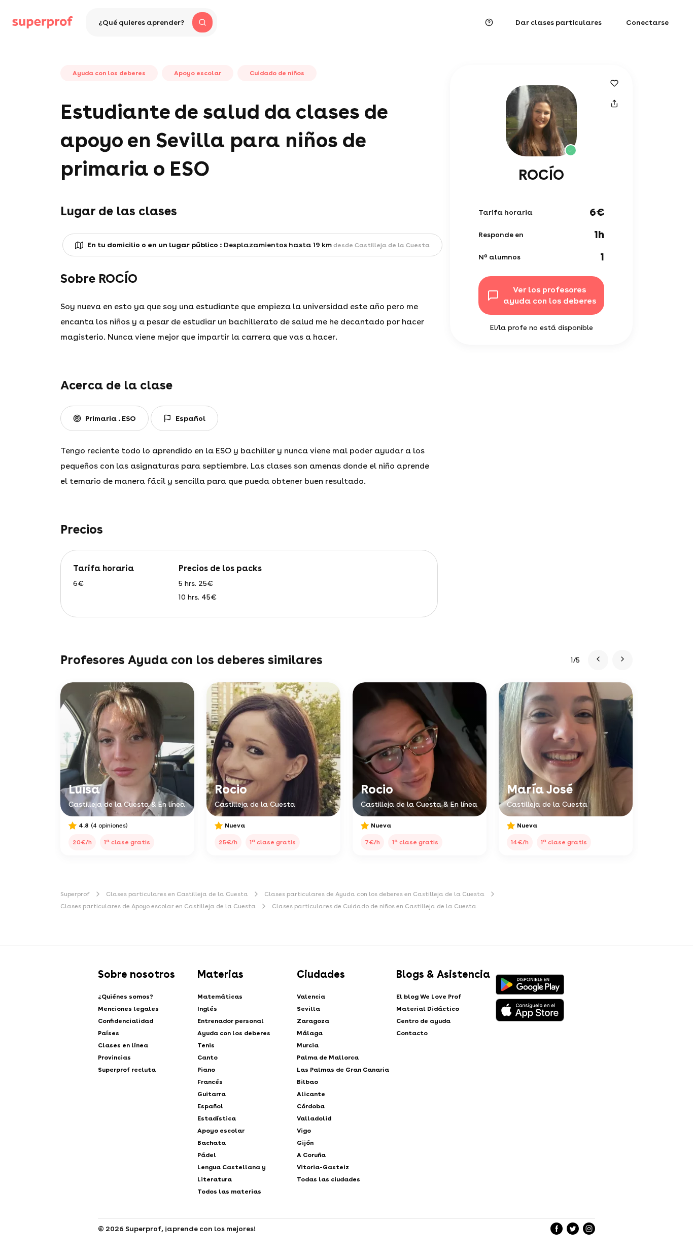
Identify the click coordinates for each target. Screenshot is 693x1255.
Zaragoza (313, 1021)
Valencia (311, 996)
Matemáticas (219, 996)
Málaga (310, 1033)
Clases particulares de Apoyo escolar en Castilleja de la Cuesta (158, 906)
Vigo (304, 1130)
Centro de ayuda (423, 1021)
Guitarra (211, 1094)
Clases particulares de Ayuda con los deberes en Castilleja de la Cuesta (374, 894)
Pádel (206, 1155)
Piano (206, 1069)
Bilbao (307, 1081)
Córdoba (311, 1106)
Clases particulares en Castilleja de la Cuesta (177, 894)
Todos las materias (229, 1191)
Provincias (114, 1057)
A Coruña (311, 1155)
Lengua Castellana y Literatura (231, 1173)
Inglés (207, 1008)
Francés (210, 1081)
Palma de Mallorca (328, 1057)
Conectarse (647, 22)
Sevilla (308, 1008)
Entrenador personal (230, 1021)
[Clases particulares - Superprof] (42, 22)
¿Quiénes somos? (125, 996)
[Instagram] (589, 1229)
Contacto (412, 1033)
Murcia (308, 1045)
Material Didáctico (427, 1008)
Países (108, 1033)
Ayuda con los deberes (233, 1033)
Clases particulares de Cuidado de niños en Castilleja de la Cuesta (374, 906)
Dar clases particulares (558, 22)
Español (210, 1106)
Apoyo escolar (221, 1130)
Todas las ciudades (328, 1179)
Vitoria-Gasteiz (323, 1167)
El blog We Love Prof (428, 996)
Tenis (206, 1045)
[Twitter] (573, 1229)
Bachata (211, 1142)
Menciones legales (128, 1008)
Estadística (216, 1118)
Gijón (305, 1142)
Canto (207, 1057)
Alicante (311, 1094)
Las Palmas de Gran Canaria (343, 1069)
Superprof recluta (127, 1069)
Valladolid (314, 1118)
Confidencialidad (125, 1021)
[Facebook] (556, 1229)
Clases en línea (123, 1045)
